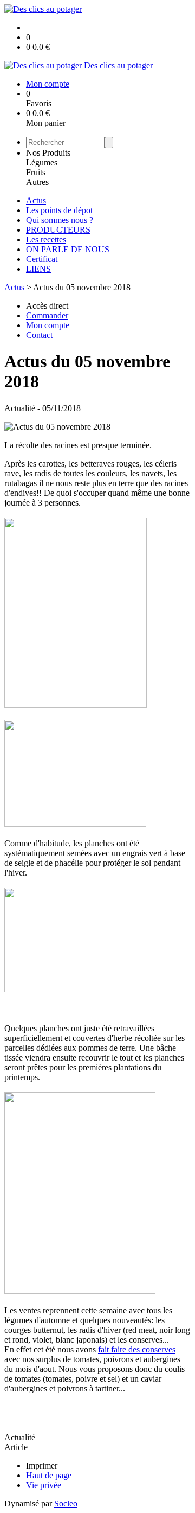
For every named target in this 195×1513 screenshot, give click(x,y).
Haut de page (49, 1475)
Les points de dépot (59, 210)
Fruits (36, 172)
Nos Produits (48, 152)
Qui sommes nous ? (59, 220)
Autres (37, 182)
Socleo (65, 1503)
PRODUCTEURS (58, 229)
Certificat (41, 259)
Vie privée (43, 1485)
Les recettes (46, 239)
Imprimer (41, 1465)
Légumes (41, 162)
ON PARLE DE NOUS (67, 249)
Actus (36, 200)
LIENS (38, 268)
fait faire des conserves (137, 1349)
